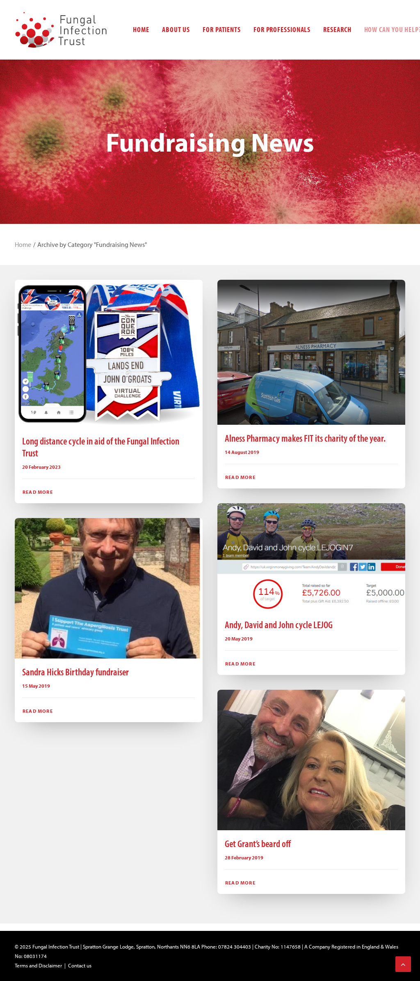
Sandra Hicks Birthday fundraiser (75, 672)
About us (176, 29)
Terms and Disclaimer (38, 965)
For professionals (281, 29)
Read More (38, 492)
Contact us (79, 965)
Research (337, 29)
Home (141, 29)
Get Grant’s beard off (258, 843)
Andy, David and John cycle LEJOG (279, 624)
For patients (222, 29)
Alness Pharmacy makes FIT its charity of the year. (305, 438)
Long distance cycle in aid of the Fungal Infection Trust (100, 447)
